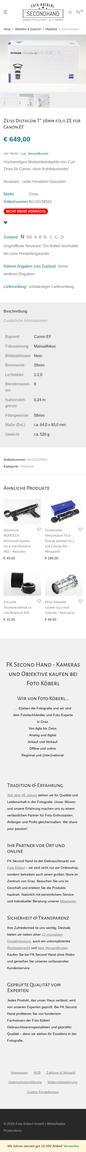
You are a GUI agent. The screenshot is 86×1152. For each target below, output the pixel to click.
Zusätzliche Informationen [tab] (25, 321)
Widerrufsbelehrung (62, 1082)
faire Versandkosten (53, 948)
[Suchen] (70, 12)
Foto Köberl (16, 868)
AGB (37, 1072)
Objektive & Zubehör (28, 29)
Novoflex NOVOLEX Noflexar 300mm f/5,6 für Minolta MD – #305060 (17, 541)
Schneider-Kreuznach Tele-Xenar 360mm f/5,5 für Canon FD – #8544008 (59, 541)
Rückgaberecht (18, 948)
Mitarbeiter (68, 901)
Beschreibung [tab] (15, 311)
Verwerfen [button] (71, 1146)
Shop (7, 29)
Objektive (51, 29)
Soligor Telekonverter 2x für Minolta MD (18, 607)
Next (81, 63)
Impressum (19, 1072)
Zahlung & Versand (60, 1072)
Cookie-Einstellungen (43, 1092)
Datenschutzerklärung (25, 1082)
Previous (4, 63)
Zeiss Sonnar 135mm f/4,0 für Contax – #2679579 (59, 607)
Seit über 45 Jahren (22, 795)
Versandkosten (38, 153)
